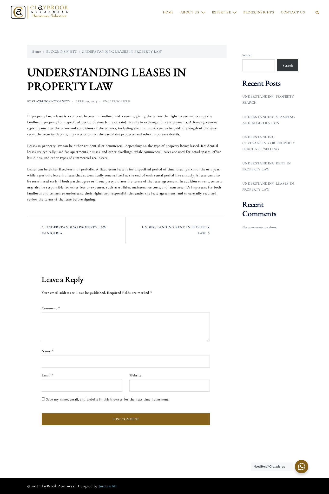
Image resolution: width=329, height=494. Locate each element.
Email (47, 375)
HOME (168, 12)
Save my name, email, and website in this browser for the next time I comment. (107, 399)
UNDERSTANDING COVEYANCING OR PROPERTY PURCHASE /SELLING (268, 143)
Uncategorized (116, 101)
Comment (51, 308)
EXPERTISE (221, 12)
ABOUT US (189, 12)
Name (47, 351)
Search (247, 55)
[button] (317, 12)
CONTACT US (293, 12)
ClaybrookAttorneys (51, 101)
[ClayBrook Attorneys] (40, 12)
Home (36, 51)
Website (135, 375)
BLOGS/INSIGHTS (258, 12)
